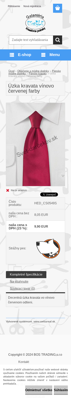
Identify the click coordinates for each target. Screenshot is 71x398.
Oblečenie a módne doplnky (33, 71)
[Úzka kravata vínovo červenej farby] (35, 104)
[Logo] (35, 23)
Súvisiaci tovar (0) (22, 288)
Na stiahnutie (19, 281)
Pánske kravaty (38, 73)
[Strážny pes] (48, 248)
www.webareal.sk (44, 321)
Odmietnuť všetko (38, 390)
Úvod (11, 71)
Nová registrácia (32, 6)
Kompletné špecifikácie (26, 274)
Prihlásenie (14, 6)
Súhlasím (61, 390)
